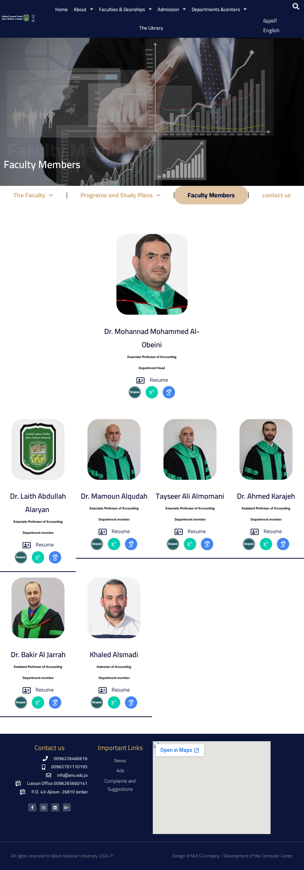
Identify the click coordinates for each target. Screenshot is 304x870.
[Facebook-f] (32, 807)
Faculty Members (211, 195)
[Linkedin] (55, 807)
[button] (296, 6)
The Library (151, 27)
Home (61, 9)
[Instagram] (44, 807)
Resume (159, 380)
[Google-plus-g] (67, 807)
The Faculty (29, 195)
